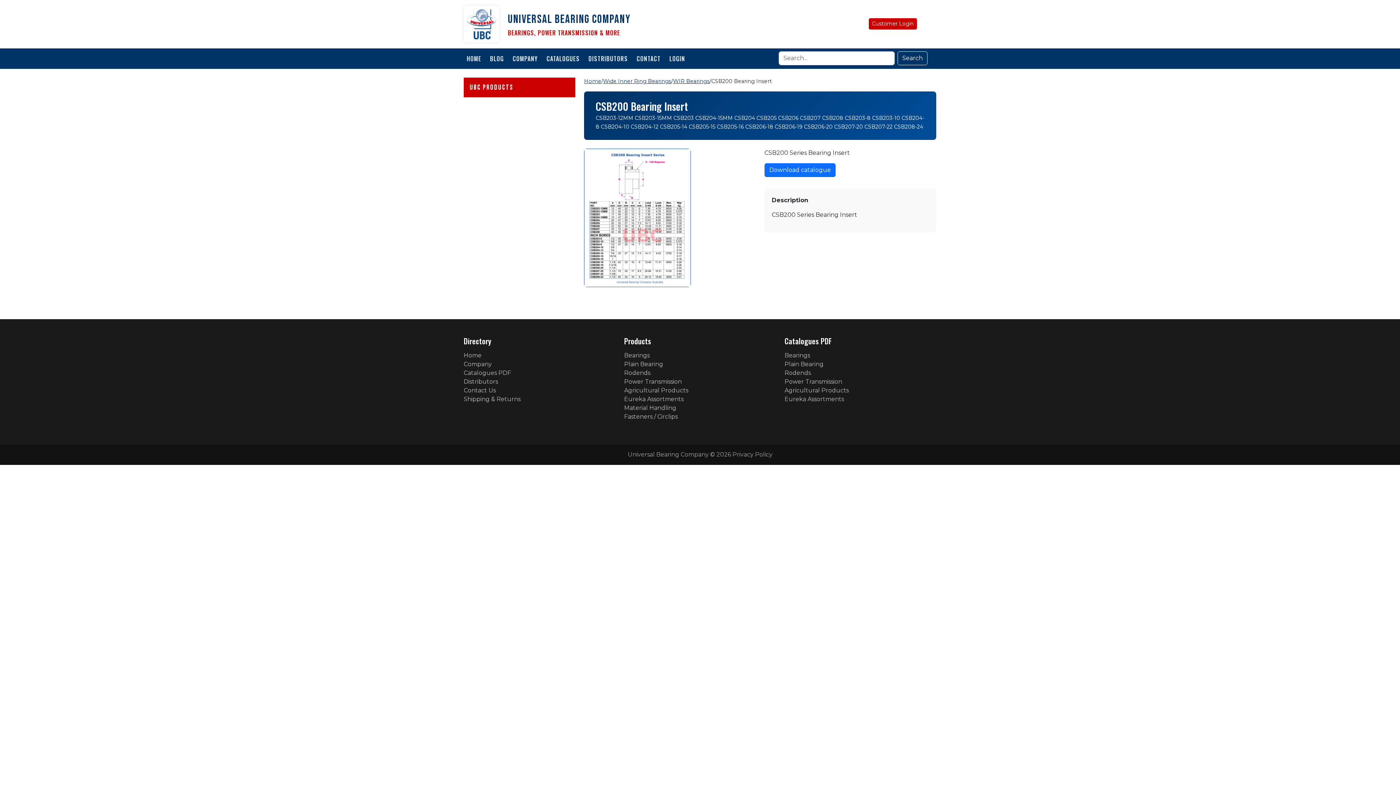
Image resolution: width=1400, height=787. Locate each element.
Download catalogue (800, 170)
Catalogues (563, 58)
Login (677, 58)
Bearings (637, 355)
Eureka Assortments (654, 399)
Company (525, 58)
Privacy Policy (752, 454)
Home (474, 58)
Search (912, 58)
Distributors (608, 58)
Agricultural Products (656, 390)
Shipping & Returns (492, 399)
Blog (497, 58)
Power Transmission (653, 381)
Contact (649, 58)
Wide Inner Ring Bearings (637, 81)
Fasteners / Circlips (651, 416)
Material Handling (650, 407)
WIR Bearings (691, 81)
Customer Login (893, 23)
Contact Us (480, 390)
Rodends (637, 372)
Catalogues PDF (487, 372)
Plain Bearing (643, 364)
